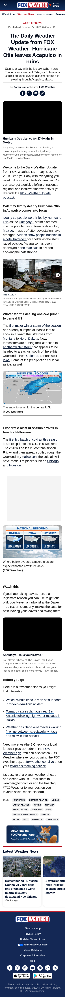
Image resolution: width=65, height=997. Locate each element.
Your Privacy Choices (35, 944)
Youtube (32, 968)
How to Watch (45, 14)
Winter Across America (25, 815)
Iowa (6, 360)
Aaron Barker (22, 86)
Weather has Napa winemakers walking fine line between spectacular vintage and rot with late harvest (33, 731)
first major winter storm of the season (35, 325)
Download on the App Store (21, 976)
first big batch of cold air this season (34, 439)
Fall (25, 819)
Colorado (32, 356)
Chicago (52, 461)
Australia (37, 819)
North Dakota (29, 338)
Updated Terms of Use (32, 939)
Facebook (22, 93)
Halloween (29, 457)
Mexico (8, 230)
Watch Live (8, 14)
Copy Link (42, 93)
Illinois (45, 815)
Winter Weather (21, 805)
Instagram (25, 968)
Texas (16, 819)
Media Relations (33, 950)
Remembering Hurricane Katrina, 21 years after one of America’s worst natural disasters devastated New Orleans (21, 888)
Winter (37, 805)
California (52, 819)
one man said (29, 248)
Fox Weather (33, 5)
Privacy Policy (33, 934)
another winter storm (17, 347)
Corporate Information (32, 955)
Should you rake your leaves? (23, 654)
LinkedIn (40, 968)
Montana (9, 338)
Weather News (26, 14)
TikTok (47, 968)
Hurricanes (19, 800)
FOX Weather (47, 86)
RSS (55, 968)
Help (32, 960)
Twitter (29, 93)
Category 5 (26, 222)
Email (35, 93)
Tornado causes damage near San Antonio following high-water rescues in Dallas (33, 716)
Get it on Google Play (42, 976)
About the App (33, 928)
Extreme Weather (38, 800)
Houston (15, 465)
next (58, 275)
